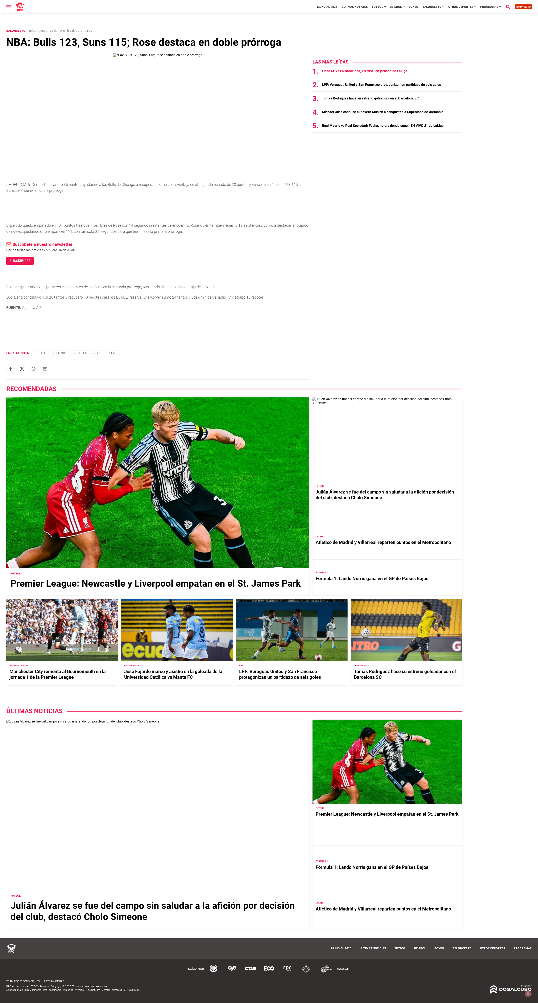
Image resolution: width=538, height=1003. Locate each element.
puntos (80, 353)
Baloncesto (432, 6)
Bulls (40, 353)
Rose (98, 353)
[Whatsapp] (34, 369)
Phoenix (59, 353)
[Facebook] (10, 369)
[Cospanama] (250, 972)
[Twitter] (22, 369)
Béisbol (396, 6)
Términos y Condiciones (23, 981)
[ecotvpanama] (269, 972)
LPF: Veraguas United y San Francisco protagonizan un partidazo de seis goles (381, 85)
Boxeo (413, 6)
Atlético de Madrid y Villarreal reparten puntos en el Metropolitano (383, 542)
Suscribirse (19, 261)
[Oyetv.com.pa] (232, 972)
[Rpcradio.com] (287, 972)
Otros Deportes (460, 6)
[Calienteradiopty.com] (306, 972)
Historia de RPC (53, 981)
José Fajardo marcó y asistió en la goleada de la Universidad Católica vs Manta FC (173, 674)
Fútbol (377, 6)
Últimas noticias (355, 6)
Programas (489, 6)
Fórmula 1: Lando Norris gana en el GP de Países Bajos (372, 578)
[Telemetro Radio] (324, 972)
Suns (113, 353)
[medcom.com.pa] (343, 972)
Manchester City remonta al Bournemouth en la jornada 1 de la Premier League (57, 674)
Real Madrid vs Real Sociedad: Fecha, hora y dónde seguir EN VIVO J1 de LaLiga (383, 126)
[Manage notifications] (528, 993)
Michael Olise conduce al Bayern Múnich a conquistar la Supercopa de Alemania (382, 112)
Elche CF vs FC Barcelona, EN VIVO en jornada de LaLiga (364, 71)
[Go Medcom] (195, 972)
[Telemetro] (213, 972)
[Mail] (45, 369)
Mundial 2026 (327, 6)
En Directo (523, 6)
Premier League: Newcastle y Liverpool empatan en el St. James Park (156, 583)
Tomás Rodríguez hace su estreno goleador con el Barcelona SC (370, 98)
